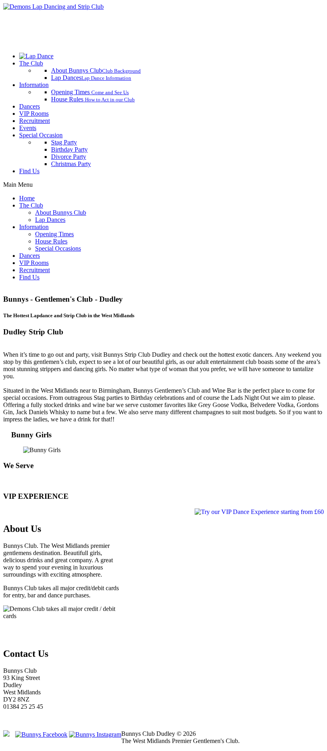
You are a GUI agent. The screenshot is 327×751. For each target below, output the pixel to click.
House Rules (93, 99)
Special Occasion (41, 135)
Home (27, 198)
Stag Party (64, 142)
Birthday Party (69, 149)
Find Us (29, 171)
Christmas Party (71, 163)
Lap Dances (91, 77)
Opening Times (90, 92)
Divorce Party (68, 156)
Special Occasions (58, 248)
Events (27, 128)
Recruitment (34, 120)
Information (34, 84)
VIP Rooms (34, 113)
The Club (31, 63)
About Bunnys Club (96, 70)
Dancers (29, 106)
